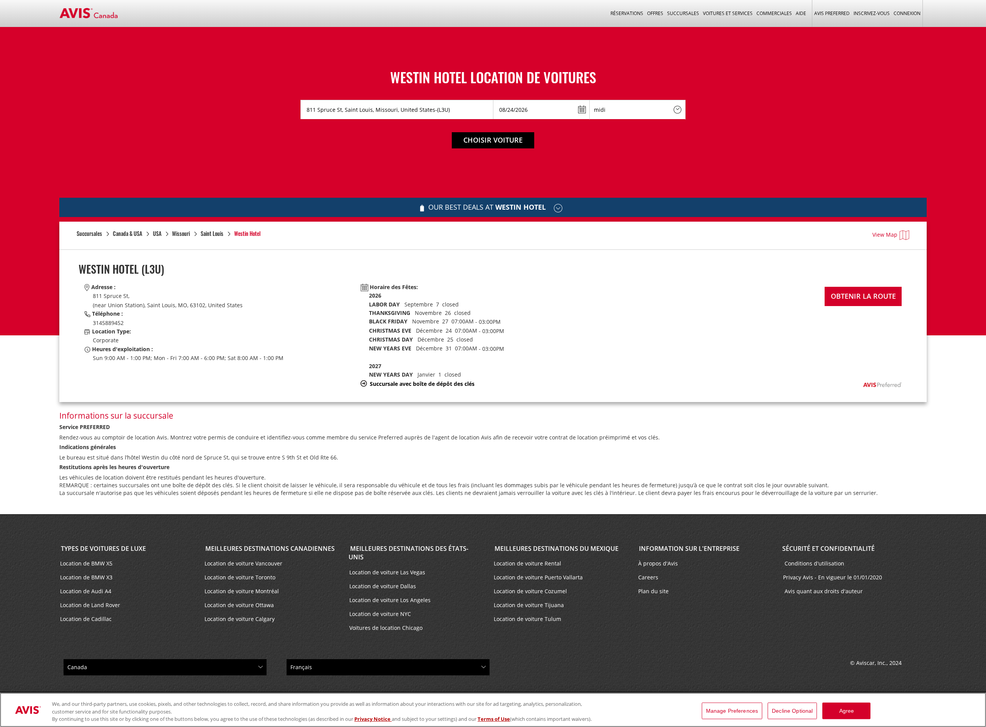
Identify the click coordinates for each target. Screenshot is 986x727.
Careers (648, 577)
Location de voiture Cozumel (530, 591)
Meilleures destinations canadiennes (269, 548)
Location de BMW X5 (86, 563)
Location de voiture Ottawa (239, 605)
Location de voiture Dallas (382, 586)
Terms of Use (494, 718)
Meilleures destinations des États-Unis (408, 553)
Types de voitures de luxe (102, 548)
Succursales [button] (683, 13)
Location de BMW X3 (86, 577)
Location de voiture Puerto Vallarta (538, 577)
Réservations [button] (626, 13)
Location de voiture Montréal (242, 591)
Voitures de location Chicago (386, 627)
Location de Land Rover (90, 605)
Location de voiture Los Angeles (390, 600)
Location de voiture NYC (380, 614)
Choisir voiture (493, 140)
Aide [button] (801, 13)
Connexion (907, 13)
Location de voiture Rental (527, 563)
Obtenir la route (863, 296)
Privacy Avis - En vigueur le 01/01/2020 (833, 577)
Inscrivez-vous (872, 13)
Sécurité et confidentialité (828, 548)
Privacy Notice (373, 718)
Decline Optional (792, 710)
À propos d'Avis (658, 563)
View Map (884, 234)
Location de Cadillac (86, 619)
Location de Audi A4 (85, 591)
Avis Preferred (832, 13)
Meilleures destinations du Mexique (556, 548)
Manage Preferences (732, 710)
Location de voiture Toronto (240, 577)
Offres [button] (655, 13)
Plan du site (653, 591)
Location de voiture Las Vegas (387, 572)
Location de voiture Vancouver (243, 563)
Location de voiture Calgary (240, 619)
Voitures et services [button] (728, 13)
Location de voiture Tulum (527, 619)
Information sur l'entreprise (688, 548)
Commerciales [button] (774, 13)
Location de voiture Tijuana (529, 605)
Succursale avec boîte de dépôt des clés (422, 383)
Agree (846, 710)
